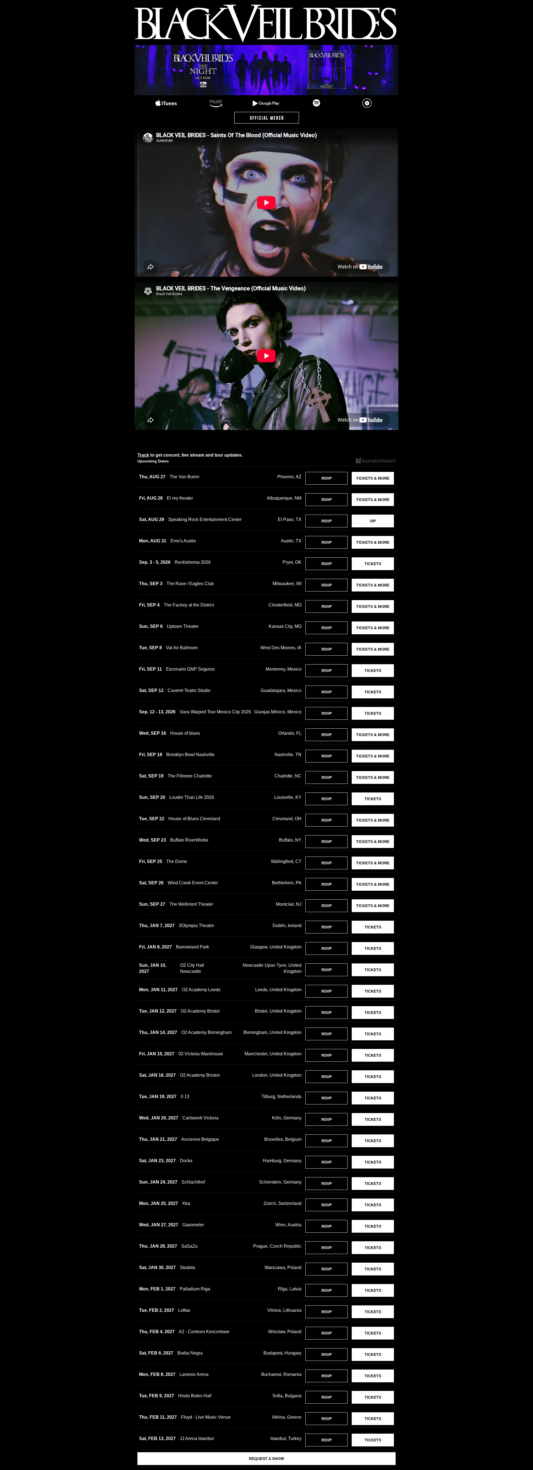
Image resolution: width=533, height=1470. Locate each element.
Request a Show (266, 1458)
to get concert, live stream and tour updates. (190, 455)
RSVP (326, 478)
